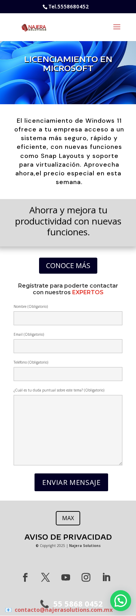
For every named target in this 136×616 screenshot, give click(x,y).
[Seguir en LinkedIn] (106, 577)
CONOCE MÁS (68, 265)
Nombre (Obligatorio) (31, 306)
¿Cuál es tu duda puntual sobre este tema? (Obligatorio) (59, 390)
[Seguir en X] (45, 577)
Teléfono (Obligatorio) (31, 362)
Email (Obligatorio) (29, 334)
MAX (68, 518)
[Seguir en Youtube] (65, 577)
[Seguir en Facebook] (25, 577)
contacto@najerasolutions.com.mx (62, 610)
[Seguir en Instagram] (86, 577)
